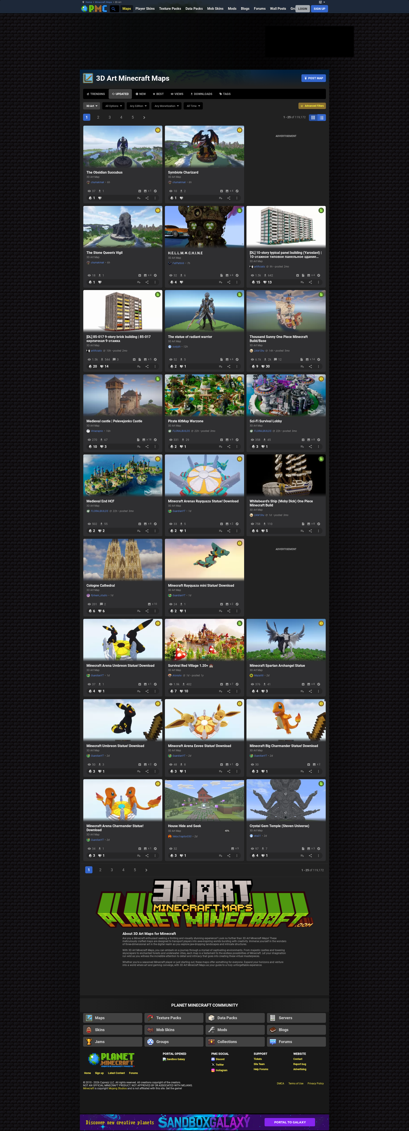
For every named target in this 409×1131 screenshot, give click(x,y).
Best (160, 94)
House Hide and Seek (184, 826)
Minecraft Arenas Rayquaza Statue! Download (203, 501)
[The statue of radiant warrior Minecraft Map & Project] (204, 311)
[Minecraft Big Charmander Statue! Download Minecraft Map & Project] (286, 720)
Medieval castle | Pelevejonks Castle (114, 421)
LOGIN (302, 8)
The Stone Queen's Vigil (104, 253)
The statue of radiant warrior (190, 337)
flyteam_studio (99, 595)
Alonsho (177, 675)
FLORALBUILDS (181, 431)
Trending (97, 94)
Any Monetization (165, 106)
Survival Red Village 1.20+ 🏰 (190, 666)
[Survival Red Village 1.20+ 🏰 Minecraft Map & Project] (204, 640)
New (142, 94)
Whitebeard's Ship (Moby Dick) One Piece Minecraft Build (281, 503)
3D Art (90, 106)
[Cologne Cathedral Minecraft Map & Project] (123, 560)
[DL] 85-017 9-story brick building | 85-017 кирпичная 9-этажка (118, 339)
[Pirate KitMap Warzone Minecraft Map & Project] (204, 395)
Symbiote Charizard (183, 172)
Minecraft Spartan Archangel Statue (277, 666)
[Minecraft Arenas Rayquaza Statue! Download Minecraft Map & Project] (204, 475)
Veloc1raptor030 (182, 836)
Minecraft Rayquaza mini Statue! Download (201, 585)
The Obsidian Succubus (104, 172)
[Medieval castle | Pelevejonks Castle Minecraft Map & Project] (123, 395)
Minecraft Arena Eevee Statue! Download (199, 746)
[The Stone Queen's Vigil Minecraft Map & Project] (123, 227)
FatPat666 (178, 263)
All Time (192, 106)
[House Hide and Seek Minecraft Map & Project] (204, 800)
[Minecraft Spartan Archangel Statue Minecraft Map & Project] (286, 640)
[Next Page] (144, 117)
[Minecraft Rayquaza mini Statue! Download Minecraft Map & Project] (204, 560)
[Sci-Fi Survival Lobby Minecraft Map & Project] (286, 395)
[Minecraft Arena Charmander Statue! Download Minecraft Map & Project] (123, 800)
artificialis (259, 266)
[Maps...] (113, 8)
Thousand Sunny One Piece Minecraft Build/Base (279, 339)
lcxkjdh (176, 346)
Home (89, 2)
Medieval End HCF (100, 501)
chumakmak (97, 182)
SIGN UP (319, 8)
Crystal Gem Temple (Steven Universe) (279, 826)
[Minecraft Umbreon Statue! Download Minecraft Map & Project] (123, 720)
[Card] (313, 117)
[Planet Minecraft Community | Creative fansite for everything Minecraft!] (111, 1059)
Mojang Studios (118, 1088)
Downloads (203, 94)
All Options (111, 106)
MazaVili (259, 675)
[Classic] (321, 117)
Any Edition (136, 106)
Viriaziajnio (97, 431)
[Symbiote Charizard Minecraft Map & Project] (204, 147)
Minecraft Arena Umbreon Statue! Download (120, 666)
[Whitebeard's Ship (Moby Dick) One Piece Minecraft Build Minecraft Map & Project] (286, 475)
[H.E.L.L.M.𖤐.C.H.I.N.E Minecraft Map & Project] (204, 227)
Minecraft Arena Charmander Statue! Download (114, 828)
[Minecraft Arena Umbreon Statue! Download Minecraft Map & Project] (123, 640)
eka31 (257, 835)
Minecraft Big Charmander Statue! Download (284, 746)
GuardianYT (179, 511)
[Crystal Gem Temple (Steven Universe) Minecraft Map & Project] (286, 800)
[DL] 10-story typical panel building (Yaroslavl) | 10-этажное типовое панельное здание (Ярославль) (286, 255)
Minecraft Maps (103, 2)
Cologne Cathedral (100, 585)
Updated (122, 94)
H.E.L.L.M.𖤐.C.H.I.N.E (185, 253)
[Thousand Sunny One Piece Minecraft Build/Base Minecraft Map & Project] (286, 311)
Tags (227, 94)
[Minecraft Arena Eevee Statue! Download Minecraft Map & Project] (204, 720)
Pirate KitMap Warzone (185, 421)
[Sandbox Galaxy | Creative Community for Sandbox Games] (204, 1122)
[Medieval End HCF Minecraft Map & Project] (123, 475)
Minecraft (88, 1088)
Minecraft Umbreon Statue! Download (115, 746)
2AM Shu (259, 350)
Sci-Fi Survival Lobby (266, 421)
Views (178, 94)
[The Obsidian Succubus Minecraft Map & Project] (123, 147)
